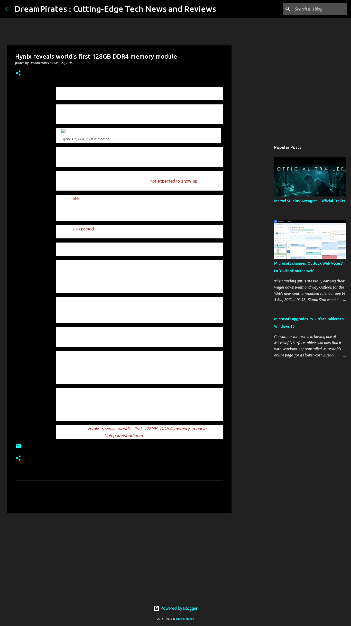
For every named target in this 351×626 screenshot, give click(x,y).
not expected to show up (173, 180)
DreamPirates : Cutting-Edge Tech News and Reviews (115, 8)
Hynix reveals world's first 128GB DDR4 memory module (147, 428)
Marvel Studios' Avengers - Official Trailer (309, 201)
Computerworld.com (123, 435)
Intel (75, 198)
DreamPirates (185, 618)
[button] (18, 73)
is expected (82, 228)
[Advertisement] (119, 557)
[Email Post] (18, 448)
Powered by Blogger (179, 608)
